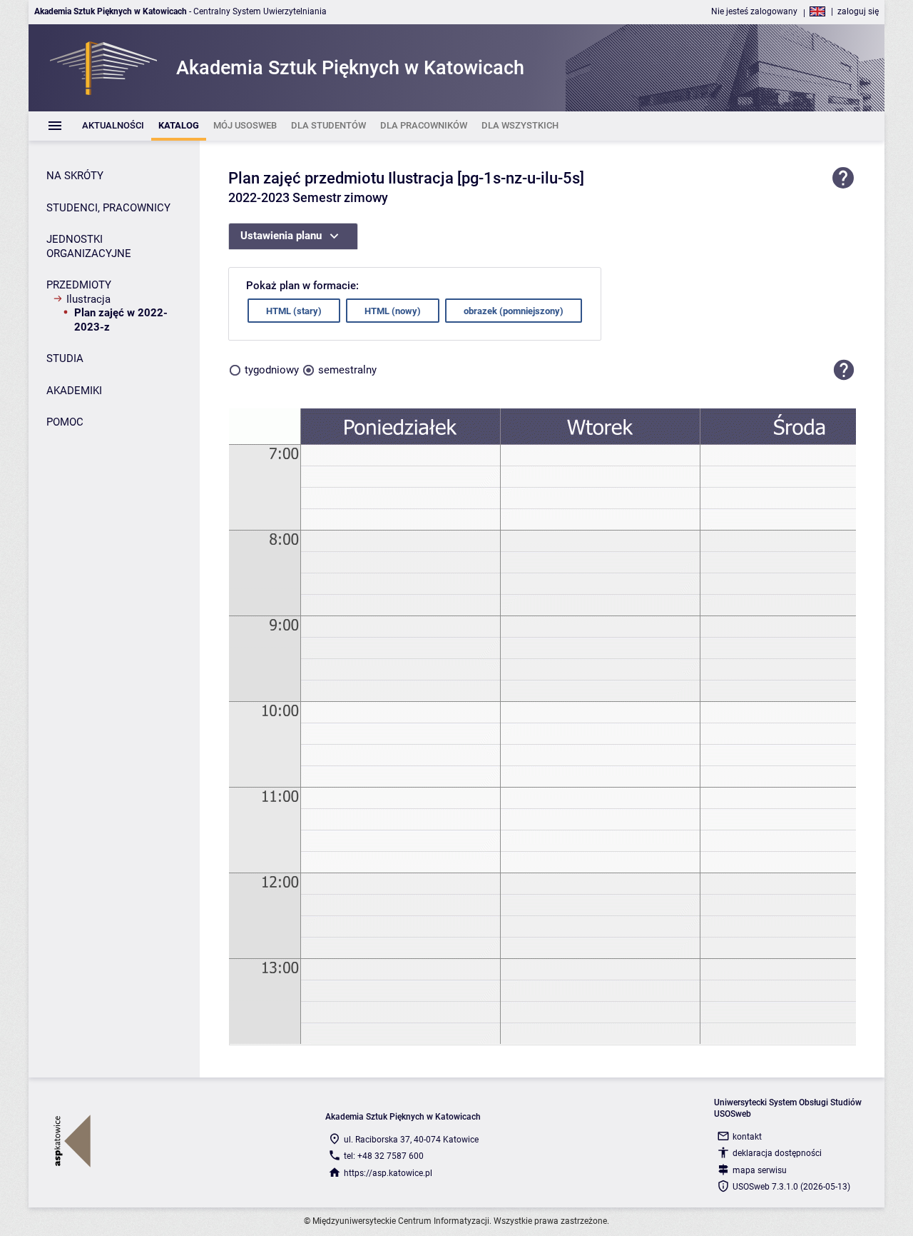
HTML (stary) (294, 311)
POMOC (64, 422)
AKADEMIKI (74, 390)
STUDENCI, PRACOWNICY (108, 207)
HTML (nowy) (392, 311)
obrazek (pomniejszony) (513, 311)
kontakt (747, 1137)
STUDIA (64, 358)
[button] (844, 370)
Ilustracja (88, 299)
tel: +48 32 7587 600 (384, 1156)
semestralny (347, 369)
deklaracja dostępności (777, 1153)
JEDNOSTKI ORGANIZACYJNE (88, 246)
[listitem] (113, 126)
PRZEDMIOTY (78, 284)
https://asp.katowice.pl (388, 1173)
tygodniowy (272, 369)
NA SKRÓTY (74, 175)
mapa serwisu (760, 1170)
